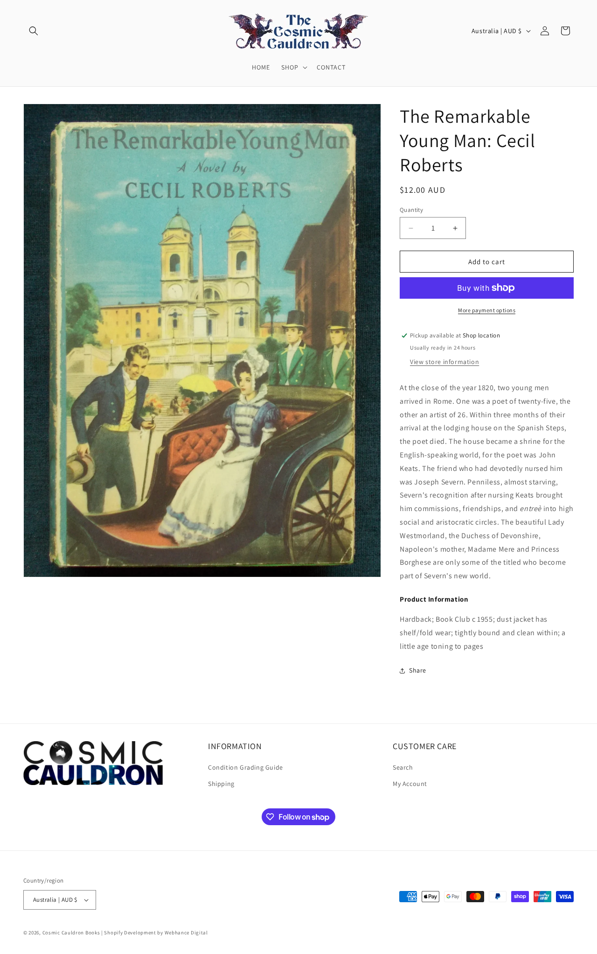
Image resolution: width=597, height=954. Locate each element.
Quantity (411, 210)
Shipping (221, 783)
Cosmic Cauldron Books (71, 932)
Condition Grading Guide (245, 767)
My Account (410, 783)
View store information (444, 362)
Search (403, 767)
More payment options (486, 310)
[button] (33, 31)
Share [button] (417, 670)
